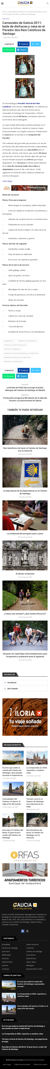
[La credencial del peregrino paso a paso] (25, 515)
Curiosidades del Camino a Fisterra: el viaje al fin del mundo (11, 801)
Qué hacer (6, 951)
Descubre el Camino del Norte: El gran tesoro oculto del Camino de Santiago (12, 834)
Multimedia (6, 955)
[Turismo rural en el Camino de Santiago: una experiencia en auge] (37, 789)
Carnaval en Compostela (27, 341)
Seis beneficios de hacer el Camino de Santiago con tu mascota (34, 834)
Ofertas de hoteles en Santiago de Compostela (21, 353)
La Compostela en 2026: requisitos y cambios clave (36, 770)
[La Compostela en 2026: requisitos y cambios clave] (37, 758)
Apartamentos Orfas (34, 969)
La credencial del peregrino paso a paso (25, 533)
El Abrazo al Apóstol (25, 574)
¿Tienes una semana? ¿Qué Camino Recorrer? (25, 614)
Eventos (5, 965)
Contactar (30, 948)
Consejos (5, 969)
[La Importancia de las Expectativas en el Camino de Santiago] (25, 472)
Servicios (5, 958)
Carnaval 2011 (9, 341)
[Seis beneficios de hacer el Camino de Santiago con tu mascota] (25, 430)
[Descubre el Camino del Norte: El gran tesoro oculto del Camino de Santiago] (13, 820)
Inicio (4, 12)
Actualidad (6, 944)
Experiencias (31, 958)
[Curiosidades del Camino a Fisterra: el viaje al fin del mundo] (13, 789)
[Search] (47, 4)
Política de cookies (40, 1064)
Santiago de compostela (13, 361)
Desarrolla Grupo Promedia (34, 1060)
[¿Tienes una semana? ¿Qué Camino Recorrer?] (25, 595)
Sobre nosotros (32, 944)
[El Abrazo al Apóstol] (25, 555)
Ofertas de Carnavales (12, 349)
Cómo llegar (7, 181)
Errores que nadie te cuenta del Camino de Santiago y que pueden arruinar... (30, 984)
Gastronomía (7, 962)
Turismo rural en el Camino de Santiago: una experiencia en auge (35, 803)
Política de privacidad (22, 1064)
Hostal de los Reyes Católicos (15, 345)
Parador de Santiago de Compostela (17, 357)
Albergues (30, 965)
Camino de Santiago (10, 948)
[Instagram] (27, 931)
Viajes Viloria (31, 962)
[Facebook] (22, 931)
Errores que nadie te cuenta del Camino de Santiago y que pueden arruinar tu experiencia (12, 771)
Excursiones (31, 955)
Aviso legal (7, 1064)
